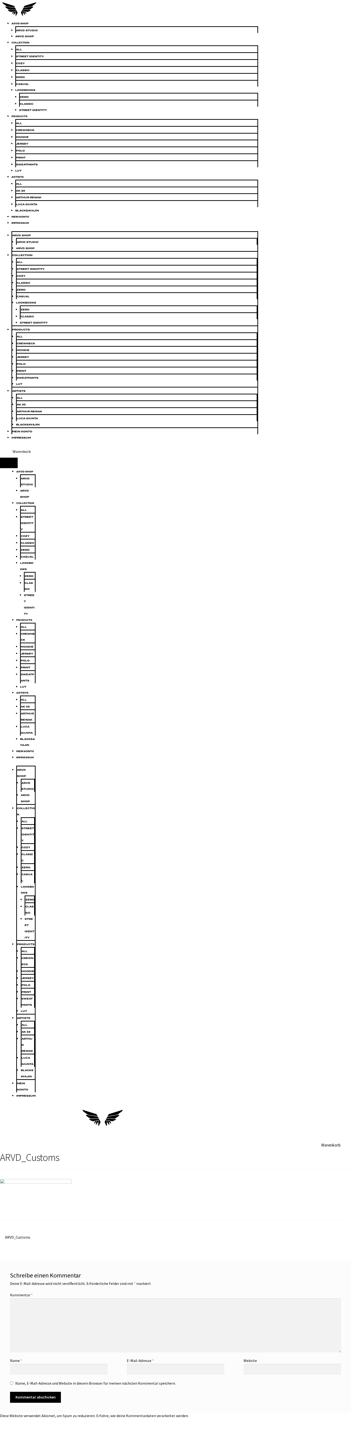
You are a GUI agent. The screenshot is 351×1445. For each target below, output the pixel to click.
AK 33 (20, 191)
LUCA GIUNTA (26, 204)
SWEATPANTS (27, 164)
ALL (19, 49)
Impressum (20, 223)
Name (16, 1360)
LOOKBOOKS (25, 90)
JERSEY (22, 144)
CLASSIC (23, 70)
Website (250, 1360)
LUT (18, 171)
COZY (20, 63)
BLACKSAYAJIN (27, 210)
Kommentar (21, 1295)
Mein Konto (20, 217)
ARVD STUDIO (27, 30)
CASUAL (22, 84)
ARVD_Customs (17, 1238)
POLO (20, 150)
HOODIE (22, 137)
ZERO (20, 77)
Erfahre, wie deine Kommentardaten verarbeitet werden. (142, 1415)
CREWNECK (25, 130)
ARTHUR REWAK (28, 197)
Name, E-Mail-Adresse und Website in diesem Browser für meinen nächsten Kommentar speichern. (95, 1383)
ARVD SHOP (19, 23)
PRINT (21, 157)
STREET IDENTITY (30, 56)
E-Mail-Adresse (140, 1360)
